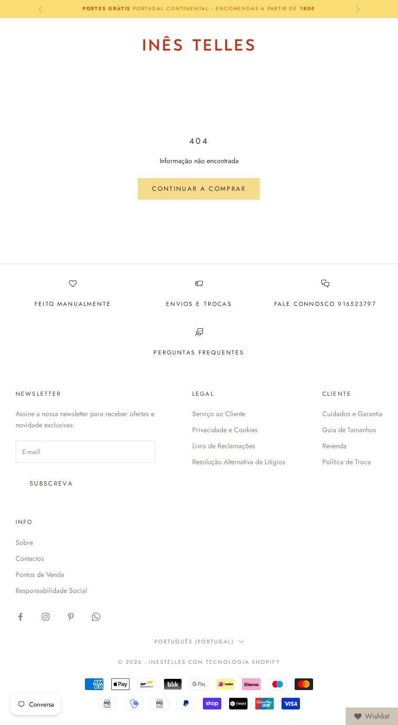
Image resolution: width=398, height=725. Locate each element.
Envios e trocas (199, 304)
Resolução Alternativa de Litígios (238, 462)
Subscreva (51, 483)
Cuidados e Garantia (352, 414)
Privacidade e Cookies (225, 430)
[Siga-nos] (20, 617)
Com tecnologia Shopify (234, 662)
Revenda (334, 446)
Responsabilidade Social (51, 590)
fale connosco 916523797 (325, 304)
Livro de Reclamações (223, 446)
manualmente (84, 304)
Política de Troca (346, 462)
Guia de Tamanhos (349, 430)
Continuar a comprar (199, 188)
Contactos (30, 558)
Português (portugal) (194, 641)
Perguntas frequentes (198, 352)
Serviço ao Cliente (218, 414)
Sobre (24, 542)
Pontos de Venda (40, 574)
